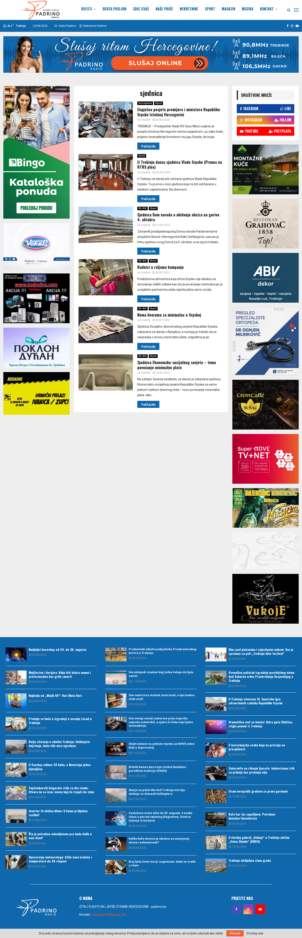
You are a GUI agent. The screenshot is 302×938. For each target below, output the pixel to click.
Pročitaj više (255, 933)
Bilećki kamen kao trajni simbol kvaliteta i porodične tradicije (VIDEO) (158, 768)
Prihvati (235, 933)
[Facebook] (236, 909)
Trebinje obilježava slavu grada (250, 860)
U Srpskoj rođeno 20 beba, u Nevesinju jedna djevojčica (59, 766)
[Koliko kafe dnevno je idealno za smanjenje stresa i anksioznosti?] (115, 844)
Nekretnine (189, 8)
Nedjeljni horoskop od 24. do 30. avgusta (57, 649)
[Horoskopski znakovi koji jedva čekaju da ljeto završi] (115, 677)
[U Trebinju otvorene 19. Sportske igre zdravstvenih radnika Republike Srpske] (215, 704)
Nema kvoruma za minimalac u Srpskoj (169, 315)
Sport (210, 8)
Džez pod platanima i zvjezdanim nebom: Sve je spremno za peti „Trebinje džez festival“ (261, 651)
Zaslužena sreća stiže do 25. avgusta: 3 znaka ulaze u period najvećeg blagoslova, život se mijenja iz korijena (160, 816)
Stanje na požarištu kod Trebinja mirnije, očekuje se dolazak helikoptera (157, 791)
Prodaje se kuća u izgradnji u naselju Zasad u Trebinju (60, 720)
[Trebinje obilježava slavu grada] (215, 865)
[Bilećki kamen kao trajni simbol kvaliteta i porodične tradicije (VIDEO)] (115, 772)
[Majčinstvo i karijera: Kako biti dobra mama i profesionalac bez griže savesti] (16, 677)
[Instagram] (248, 909)
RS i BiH (142, 208)
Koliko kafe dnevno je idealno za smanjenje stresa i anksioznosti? (159, 840)
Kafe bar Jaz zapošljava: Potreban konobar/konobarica (252, 816)
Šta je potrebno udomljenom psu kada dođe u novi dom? (60, 835)
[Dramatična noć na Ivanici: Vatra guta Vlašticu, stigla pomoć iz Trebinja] (215, 727)
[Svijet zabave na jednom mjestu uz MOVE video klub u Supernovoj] (115, 749)
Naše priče (164, 8)
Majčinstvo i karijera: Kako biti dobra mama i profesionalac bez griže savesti (60, 674)
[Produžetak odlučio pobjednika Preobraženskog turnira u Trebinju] (115, 654)
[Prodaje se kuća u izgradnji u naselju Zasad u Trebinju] (16, 724)
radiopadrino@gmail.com (109, 914)
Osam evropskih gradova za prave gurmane (258, 791)
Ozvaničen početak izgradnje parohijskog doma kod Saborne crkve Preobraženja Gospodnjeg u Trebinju (261, 676)
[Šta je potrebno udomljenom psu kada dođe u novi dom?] (16, 839)
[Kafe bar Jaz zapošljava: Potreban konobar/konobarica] (215, 819)
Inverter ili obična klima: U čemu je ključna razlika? (58, 812)
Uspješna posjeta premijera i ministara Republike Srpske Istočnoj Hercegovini (178, 112)
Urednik (145, 119)
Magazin (228, 8)
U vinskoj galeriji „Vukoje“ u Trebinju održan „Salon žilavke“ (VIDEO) (259, 839)
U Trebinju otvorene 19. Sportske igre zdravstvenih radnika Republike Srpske (256, 701)
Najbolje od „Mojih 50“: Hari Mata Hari (55, 695)
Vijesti (86, 8)
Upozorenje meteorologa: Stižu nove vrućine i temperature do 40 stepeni (60, 859)
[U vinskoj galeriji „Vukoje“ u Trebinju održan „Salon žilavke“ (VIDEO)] (215, 842)
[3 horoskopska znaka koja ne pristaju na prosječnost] (215, 750)
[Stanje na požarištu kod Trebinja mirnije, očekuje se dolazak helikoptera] (115, 795)
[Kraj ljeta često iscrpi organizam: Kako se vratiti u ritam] (115, 867)
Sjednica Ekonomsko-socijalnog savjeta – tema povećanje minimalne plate (176, 364)
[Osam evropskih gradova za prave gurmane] (215, 796)
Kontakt (267, 8)
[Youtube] (260, 909)
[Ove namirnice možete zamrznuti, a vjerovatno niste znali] (115, 700)
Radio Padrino (67, 25)
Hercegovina (145, 103)
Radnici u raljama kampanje (160, 267)
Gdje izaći (141, 8)
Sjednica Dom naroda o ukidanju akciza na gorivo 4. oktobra (178, 217)
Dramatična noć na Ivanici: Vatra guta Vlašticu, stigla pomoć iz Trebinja (261, 724)
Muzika (247, 8)
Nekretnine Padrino (95, 25)
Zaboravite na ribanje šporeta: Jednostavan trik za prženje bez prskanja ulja (261, 770)
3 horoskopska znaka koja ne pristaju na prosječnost (257, 747)
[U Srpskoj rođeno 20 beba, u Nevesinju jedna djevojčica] (16, 770)
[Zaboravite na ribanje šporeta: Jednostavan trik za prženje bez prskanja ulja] (215, 773)
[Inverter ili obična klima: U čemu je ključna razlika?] (16, 816)
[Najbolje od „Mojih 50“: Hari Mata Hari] (16, 700)
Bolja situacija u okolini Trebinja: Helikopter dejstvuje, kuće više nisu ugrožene (59, 743)
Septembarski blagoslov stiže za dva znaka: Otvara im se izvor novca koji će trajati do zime (61, 789)
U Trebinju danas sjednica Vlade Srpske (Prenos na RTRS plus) (179, 164)
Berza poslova (114, 8)
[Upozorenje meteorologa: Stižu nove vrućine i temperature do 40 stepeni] (16, 862)
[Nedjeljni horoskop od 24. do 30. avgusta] (16, 654)
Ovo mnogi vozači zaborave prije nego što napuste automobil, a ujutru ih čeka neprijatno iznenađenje (161, 722)
